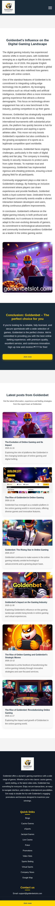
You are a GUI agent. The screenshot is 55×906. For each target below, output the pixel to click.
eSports (27, 829)
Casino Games (27, 823)
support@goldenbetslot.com (30, 893)
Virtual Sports (27, 867)
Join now (28, 357)
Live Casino (27, 840)
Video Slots (27, 856)
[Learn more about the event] (27, 21)
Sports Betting (27, 861)
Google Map (27, 877)
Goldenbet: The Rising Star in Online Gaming (26, 550)
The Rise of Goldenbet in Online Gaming (24, 497)
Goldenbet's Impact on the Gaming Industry (26, 602)
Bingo (27, 818)
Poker (27, 845)
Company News (27, 872)
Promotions (27, 850)
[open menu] (50, 8)
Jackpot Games (27, 834)
